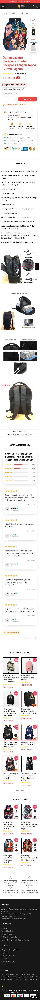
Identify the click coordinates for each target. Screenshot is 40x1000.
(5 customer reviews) (19, 74)
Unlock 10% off (4, 990)
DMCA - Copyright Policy (9, 937)
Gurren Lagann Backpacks (18, 13)
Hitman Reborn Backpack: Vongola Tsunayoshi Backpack (28, 711)
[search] (33, 6)
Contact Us (5, 959)
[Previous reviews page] (25, 638)
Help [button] (36, 997)
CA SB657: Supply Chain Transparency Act (15, 940)
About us (4, 928)
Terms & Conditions (7, 931)
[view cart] (37, 6)
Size (4, 81)
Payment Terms (6, 953)
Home (3, 13)
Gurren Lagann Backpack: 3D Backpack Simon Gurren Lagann (29, 858)
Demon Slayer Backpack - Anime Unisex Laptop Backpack (10, 776)
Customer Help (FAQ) (8, 962)
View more (20, 791)
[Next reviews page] (35, 638)
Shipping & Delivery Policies (10, 950)
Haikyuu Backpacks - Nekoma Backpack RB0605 (28, 678)
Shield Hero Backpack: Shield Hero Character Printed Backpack (10, 744)
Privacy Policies (6, 934)
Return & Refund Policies (9, 956)
